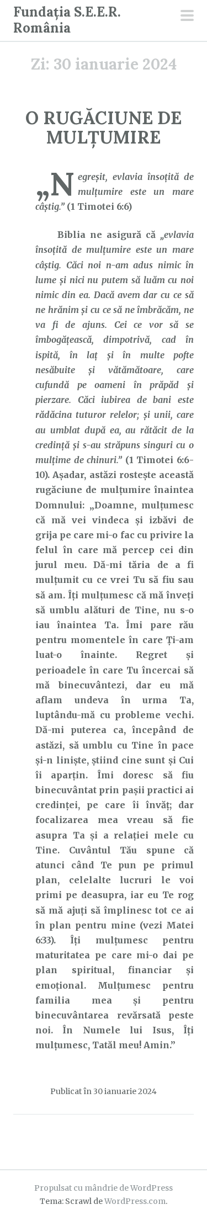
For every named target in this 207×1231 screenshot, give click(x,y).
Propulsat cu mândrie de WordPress (103, 1188)
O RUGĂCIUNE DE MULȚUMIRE (103, 127)
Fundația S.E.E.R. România (67, 19)
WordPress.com (135, 1201)
